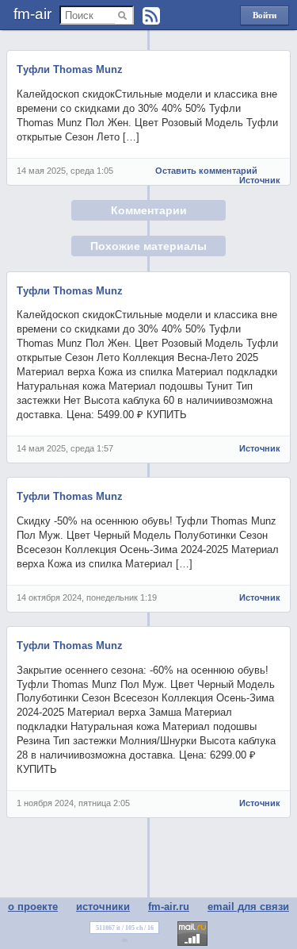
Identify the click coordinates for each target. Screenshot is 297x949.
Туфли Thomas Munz (70, 69)
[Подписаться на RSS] (151, 16)
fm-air (32, 14)
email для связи (248, 906)
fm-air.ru (168, 906)
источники (103, 906)
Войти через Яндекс (264, 17)
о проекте (33, 906)
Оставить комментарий (206, 170)
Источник (259, 180)
